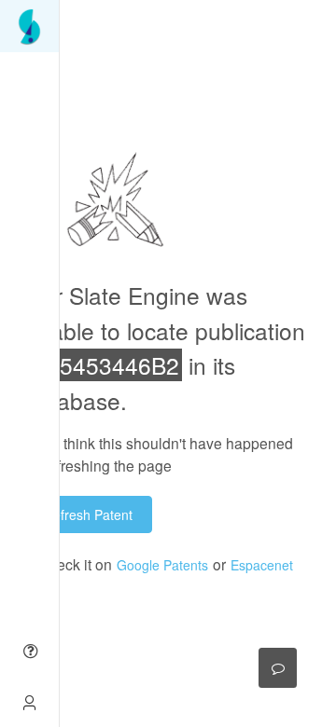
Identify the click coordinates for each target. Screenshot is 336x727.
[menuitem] (29, 26)
